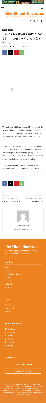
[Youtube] (41, 21)
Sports (10, 26)
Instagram (11, 332)
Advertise (8, 305)
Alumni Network (23, 371)
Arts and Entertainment (13, 274)
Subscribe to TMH (23, 364)
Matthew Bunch (9, 47)
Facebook (11, 329)
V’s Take (8, 280)
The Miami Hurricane (21, 246)
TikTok (10, 339)
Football (16, 26)
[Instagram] (34, 21)
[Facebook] (30, 21)
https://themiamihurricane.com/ (23, 229)
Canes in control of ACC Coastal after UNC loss (11, 199)
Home (4, 26)
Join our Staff (9, 308)
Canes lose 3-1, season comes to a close (35, 199)
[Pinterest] (16, 52)
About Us (8, 287)
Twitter (10, 335)
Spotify (10, 345)
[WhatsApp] (21, 52)
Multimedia (9, 284)
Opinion (8, 277)
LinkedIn (10, 342)
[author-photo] (23, 222)
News (7, 267)
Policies (7, 311)
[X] (37, 21)
